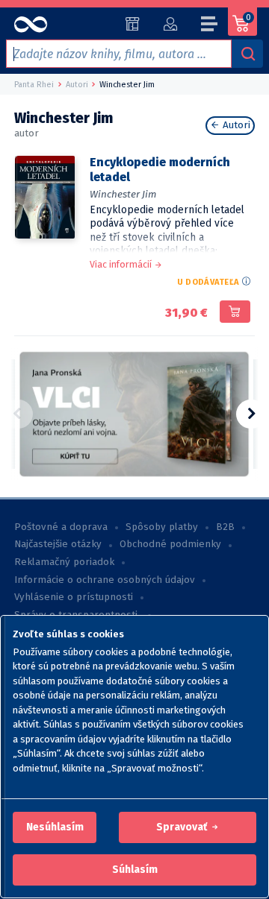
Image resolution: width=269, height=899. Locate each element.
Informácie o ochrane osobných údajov (104, 580)
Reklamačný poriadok (64, 562)
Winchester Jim (123, 194)
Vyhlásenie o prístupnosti (73, 597)
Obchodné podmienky (170, 544)
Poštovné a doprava (61, 527)
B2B (225, 527)
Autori (235, 125)
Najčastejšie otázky (58, 544)
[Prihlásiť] (170, 24)
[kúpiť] (235, 311)
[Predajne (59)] (133, 24)
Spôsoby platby (162, 527)
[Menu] (210, 26)
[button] (55, 827)
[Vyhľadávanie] (247, 54)
